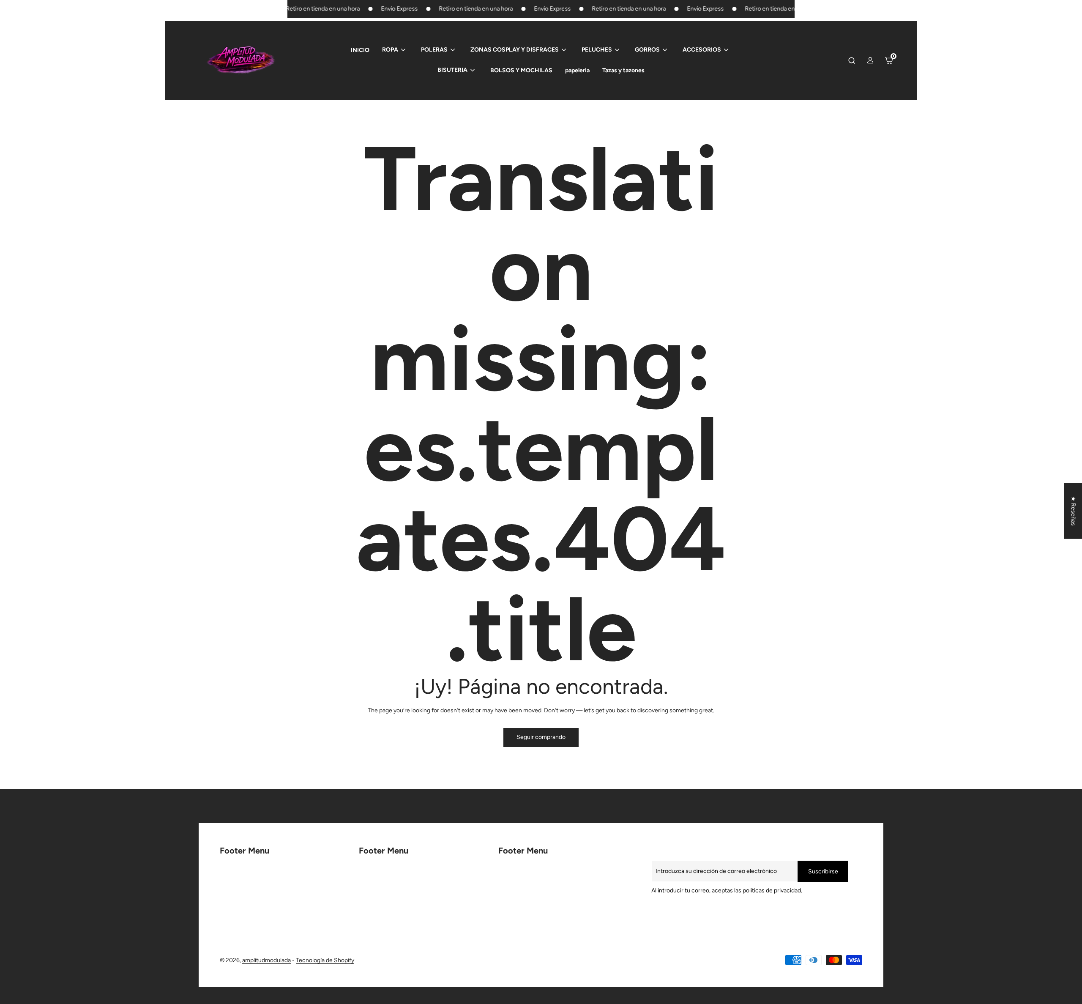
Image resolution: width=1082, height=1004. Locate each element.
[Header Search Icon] (851, 60)
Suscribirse (823, 871)
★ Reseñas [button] (1073, 510)
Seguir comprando (541, 737)
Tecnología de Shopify (325, 960)
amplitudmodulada (266, 960)
